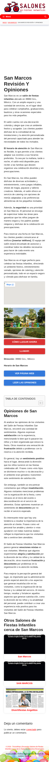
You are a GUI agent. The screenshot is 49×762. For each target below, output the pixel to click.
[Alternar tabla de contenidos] (39, 403)
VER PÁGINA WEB (24, 373)
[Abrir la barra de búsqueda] (45, 16)
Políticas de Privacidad (26, 754)
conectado (31, 729)
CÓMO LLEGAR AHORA (24, 342)
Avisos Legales (11, 754)
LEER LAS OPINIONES (24, 382)
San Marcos (12, 22)
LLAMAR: (25, 351)
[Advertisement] (24, 51)
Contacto (28, 756)
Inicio (5, 22)
